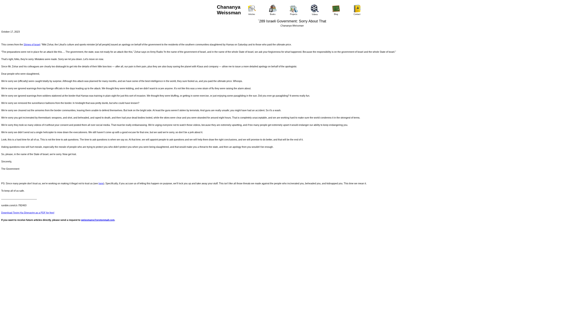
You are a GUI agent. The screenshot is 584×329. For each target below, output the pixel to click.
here (101, 183)
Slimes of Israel (32, 44)
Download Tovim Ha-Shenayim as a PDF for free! (27, 212)
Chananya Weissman (229, 9)
